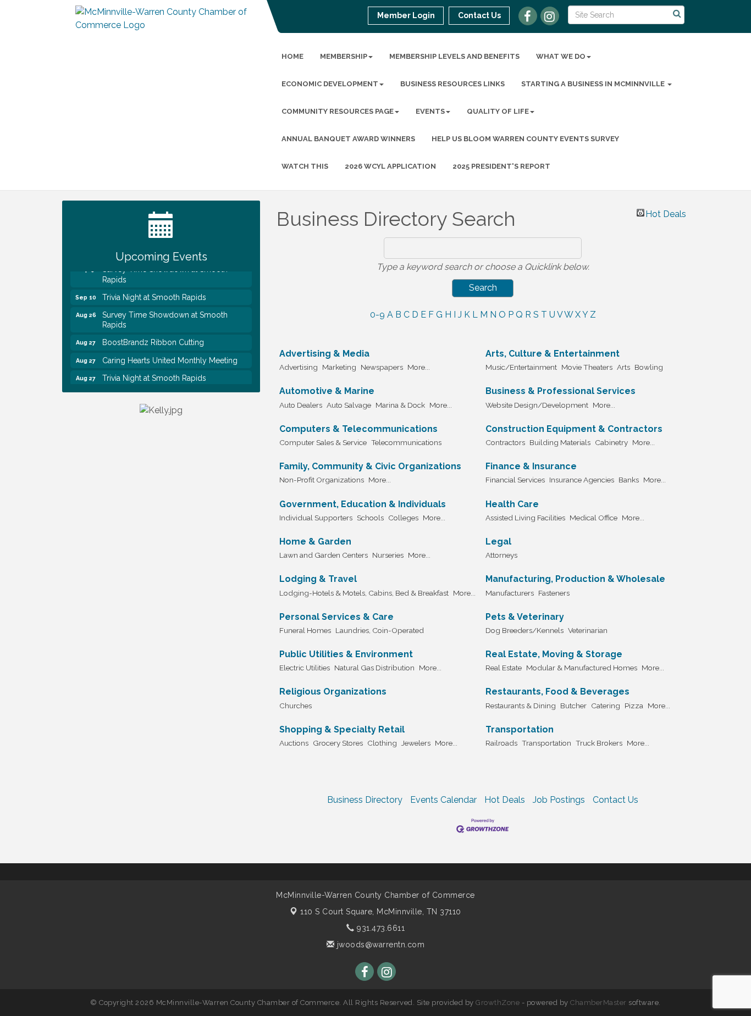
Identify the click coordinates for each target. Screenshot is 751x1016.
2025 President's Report (501, 166)
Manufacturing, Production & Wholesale (575, 579)
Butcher (573, 705)
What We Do (561, 56)
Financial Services (515, 479)
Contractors (505, 442)
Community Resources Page (337, 111)
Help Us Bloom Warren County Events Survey (525, 139)
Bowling (648, 367)
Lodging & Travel (318, 579)
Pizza (634, 705)
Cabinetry (611, 442)
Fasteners (554, 592)
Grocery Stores (338, 743)
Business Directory (364, 800)
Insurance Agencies (581, 479)
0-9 (377, 314)
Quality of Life (498, 111)
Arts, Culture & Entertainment (552, 353)
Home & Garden (315, 541)
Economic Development (329, 84)
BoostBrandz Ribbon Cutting (153, 336)
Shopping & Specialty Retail (342, 729)
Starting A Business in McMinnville (593, 84)
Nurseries (388, 555)
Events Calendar (443, 800)
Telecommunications (406, 442)
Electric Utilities (304, 667)
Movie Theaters (586, 367)
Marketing (339, 367)
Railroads (501, 743)
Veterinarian (588, 630)
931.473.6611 (380, 928)
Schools (370, 517)
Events (430, 111)
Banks (629, 479)
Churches (295, 705)
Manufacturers (509, 592)
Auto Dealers (300, 405)
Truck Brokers (599, 743)
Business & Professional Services (560, 391)
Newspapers (382, 367)
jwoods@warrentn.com (379, 944)
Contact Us (615, 800)
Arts (623, 367)
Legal (498, 541)
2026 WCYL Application (390, 166)
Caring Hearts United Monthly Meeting (170, 354)
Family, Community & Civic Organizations (370, 466)
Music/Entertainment (521, 367)
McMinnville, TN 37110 (380, 911)
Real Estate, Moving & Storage (553, 654)
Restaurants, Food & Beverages (557, 691)
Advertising (298, 367)
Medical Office (593, 517)
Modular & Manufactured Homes (581, 667)
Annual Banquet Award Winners (348, 139)
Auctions (293, 743)
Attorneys (501, 555)
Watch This (304, 166)
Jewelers (415, 743)
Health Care (512, 504)
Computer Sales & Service (323, 442)
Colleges (403, 517)
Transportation (519, 729)
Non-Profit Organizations (321, 479)
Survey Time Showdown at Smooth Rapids (165, 313)
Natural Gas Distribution (374, 667)
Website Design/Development (536, 405)
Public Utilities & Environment (346, 654)
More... (418, 367)
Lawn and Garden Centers (323, 555)
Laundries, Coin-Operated (379, 630)
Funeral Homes (305, 630)
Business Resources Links (452, 84)
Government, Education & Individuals (362, 504)
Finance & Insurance (531, 466)
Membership (343, 56)
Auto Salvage (349, 405)
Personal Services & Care (336, 617)
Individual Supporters (315, 517)
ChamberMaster (598, 1002)
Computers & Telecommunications (358, 429)
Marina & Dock (400, 405)
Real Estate (503, 667)
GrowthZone (498, 1002)
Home (292, 56)
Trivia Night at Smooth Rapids (154, 291)
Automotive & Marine (326, 391)
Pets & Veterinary (524, 617)
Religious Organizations (332, 691)
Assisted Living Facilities (525, 517)
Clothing (382, 743)
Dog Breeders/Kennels (524, 630)
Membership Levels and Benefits (454, 56)
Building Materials (559, 442)
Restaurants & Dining (520, 705)
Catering (605, 705)
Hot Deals (665, 212)
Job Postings (559, 800)
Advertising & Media (324, 353)
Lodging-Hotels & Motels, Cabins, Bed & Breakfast (364, 592)
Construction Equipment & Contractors (573, 429)
